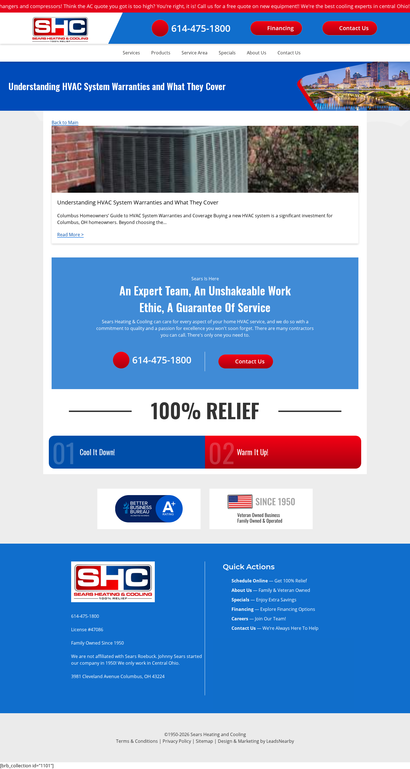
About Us (256, 53)
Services (131, 53)
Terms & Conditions (137, 741)
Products (160, 53)
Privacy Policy (177, 741)
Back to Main (65, 122)
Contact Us (289, 53)
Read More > (70, 235)
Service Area (195, 53)
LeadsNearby (280, 741)
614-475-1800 (200, 28)
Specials (227, 53)
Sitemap (204, 741)
